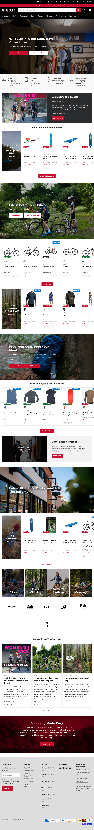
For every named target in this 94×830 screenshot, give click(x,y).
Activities (5, 16)
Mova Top (46, 315)
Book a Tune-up (33, 216)
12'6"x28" (46, 168)
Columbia (45, 411)
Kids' (32, 16)
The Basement (61, 16)
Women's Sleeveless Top (11, 414)
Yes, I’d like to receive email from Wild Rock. (9, 781)
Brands (49, 16)
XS (44, 326)
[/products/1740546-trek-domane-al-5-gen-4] (31, 250)
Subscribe (7, 788)
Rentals (41, 16)
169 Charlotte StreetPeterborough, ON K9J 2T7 (83, 772)
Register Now (58, 118)
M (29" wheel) (14, 276)
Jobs (25, 787)
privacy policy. (9, 783)
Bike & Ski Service (49, 2)
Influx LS (27, 315)
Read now (7, 705)
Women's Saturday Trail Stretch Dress (49, 414)
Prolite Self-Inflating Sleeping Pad (70, 414)
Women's (23, 16)
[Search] (78, 10)
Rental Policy (28, 773)
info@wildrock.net (81, 778)
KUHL (25, 313)
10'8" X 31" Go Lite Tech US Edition (30, 542)
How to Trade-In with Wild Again (25, 366)
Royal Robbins (27, 411)
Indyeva (45, 313)
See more (46, 710)
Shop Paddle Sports (47, 176)
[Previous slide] (5, 46)
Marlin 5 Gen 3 (87, 267)
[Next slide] (89, 46)
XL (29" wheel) (90, 276)
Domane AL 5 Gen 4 (30, 267)
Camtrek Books (47, 539)
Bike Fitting (38, 2)
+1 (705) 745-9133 (82, 782)
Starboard (46, 154)
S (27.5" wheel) (6, 276)
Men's (14, 16)
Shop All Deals (47, 564)
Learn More (57, 456)
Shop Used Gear (47, 431)
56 (84, 556)
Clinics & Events (60, 2)
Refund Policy (28, 768)
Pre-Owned (73, 16)
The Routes (71, 2)
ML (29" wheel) (18, 276)
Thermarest (66, 411)
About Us (89, 2)
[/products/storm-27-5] (70, 250)
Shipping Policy (29, 771)
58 (25, 276)
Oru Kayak (26, 154)
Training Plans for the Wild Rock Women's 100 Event (16, 680)
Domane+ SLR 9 (48, 267)
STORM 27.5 (67, 267)
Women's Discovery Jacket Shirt (30, 414)
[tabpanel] (8, 10)
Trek (5, 264)
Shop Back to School (20, 51)
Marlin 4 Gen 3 (9, 267)
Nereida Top (86, 315)
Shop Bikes (16, 216)
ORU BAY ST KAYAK (31, 157)
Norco (64, 264)
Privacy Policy (28, 781)
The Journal (80, 2)
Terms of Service (29, 779)
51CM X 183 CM (68, 423)
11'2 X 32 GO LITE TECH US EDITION (69, 158)
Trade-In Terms (29, 776)
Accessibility (28, 784)
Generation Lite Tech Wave (50, 158)
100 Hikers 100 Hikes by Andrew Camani (50, 542)
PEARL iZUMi (86, 411)
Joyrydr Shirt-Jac (68, 315)
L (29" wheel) (10, 276)
